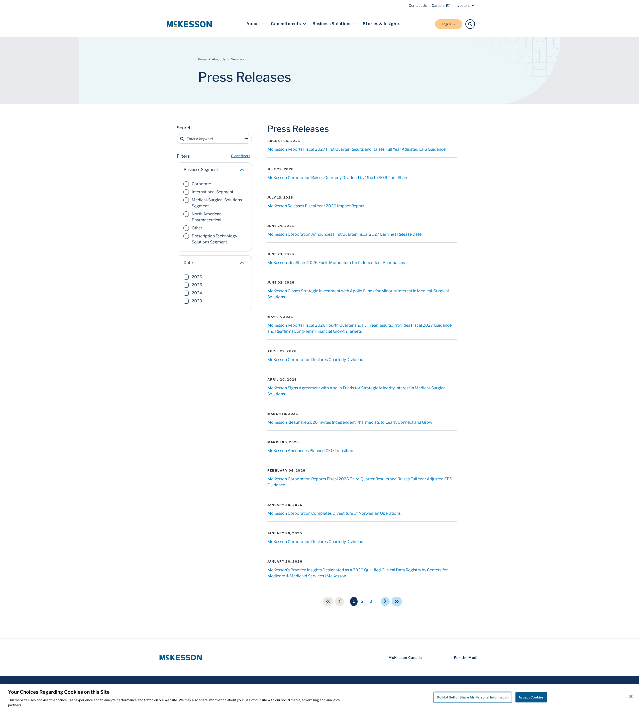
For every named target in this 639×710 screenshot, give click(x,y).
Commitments (286, 24)
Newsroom (238, 59)
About (252, 24)
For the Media (467, 657)
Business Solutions (331, 24)
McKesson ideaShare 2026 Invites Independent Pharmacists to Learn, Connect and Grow (349, 422)
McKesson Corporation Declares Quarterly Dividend (315, 359)
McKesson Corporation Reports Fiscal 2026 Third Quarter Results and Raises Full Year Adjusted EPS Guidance (359, 482)
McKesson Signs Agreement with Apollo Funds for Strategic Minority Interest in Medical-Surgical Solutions (357, 391)
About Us (218, 59)
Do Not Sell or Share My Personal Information (473, 697)
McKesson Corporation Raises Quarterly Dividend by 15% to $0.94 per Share (337, 177)
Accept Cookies (531, 697)
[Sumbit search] (247, 138)
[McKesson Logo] (180, 657)
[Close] (630, 696)
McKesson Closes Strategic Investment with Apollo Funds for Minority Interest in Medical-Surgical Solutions (358, 294)
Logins (446, 24)
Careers (438, 5)
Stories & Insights (381, 24)
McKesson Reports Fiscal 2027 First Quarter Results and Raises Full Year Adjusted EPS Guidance (356, 149)
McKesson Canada (405, 657)
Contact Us (418, 5)
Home (202, 59)
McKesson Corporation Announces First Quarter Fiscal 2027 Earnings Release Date (344, 234)
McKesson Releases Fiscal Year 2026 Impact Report (315, 206)
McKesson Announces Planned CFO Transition (310, 450)
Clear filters (240, 156)
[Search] (470, 24)
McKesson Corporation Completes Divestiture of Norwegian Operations (334, 513)
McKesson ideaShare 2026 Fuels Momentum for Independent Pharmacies (336, 262)
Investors (462, 5)
